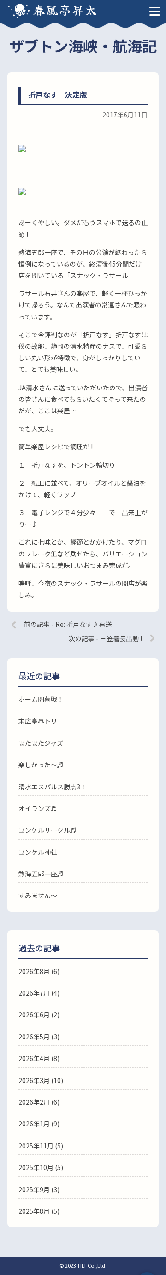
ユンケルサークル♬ (47, 830)
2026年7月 (34, 992)
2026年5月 (34, 1036)
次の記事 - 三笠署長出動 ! (105, 638)
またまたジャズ (40, 743)
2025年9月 (34, 1189)
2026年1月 (34, 1123)
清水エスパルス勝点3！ (52, 786)
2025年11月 (35, 1145)
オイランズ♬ (37, 808)
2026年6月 (34, 1014)
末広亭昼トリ (37, 720)
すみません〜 (37, 895)
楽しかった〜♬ (41, 764)
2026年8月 (34, 971)
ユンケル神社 (37, 852)
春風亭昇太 (65, 9)
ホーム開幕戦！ (41, 699)
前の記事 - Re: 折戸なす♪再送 (68, 624)
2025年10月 (35, 1167)
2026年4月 (34, 1058)
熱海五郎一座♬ (41, 873)
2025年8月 (34, 1211)
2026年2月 (34, 1102)
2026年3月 (34, 1080)
